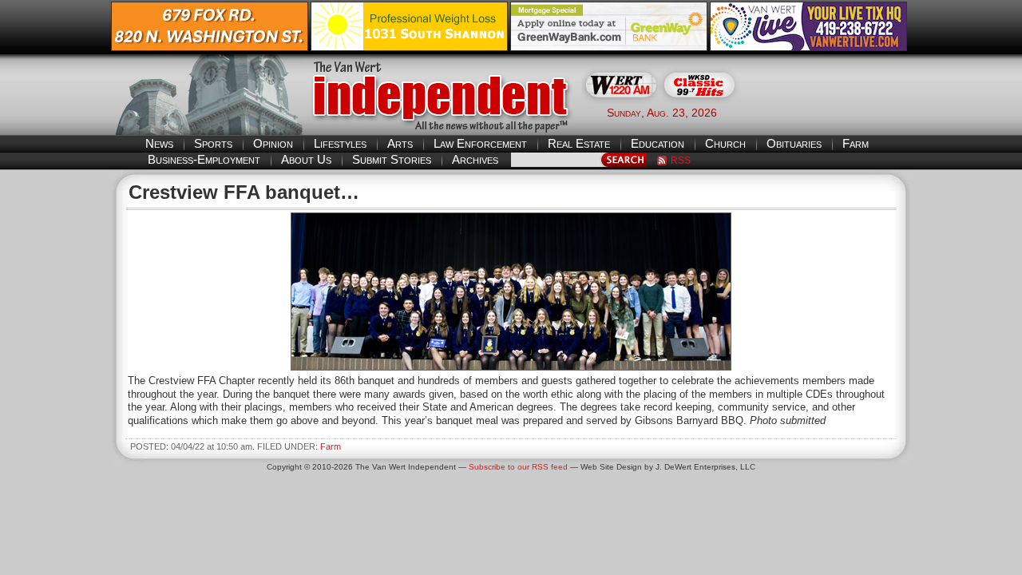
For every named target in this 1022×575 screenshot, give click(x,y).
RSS (681, 160)
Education (657, 143)
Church (725, 143)
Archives (475, 159)
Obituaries (794, 143)
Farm (855, 143)
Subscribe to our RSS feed (518, 466)
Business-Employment (204, 159)
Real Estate (579, 143)
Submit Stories (391, 159)
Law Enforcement (480, 143)
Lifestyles (340, 143)
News (159, 143)
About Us (306, 159)
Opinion (273, 143)
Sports (213, 143)
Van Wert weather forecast (831, 112)
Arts (400, 143)
